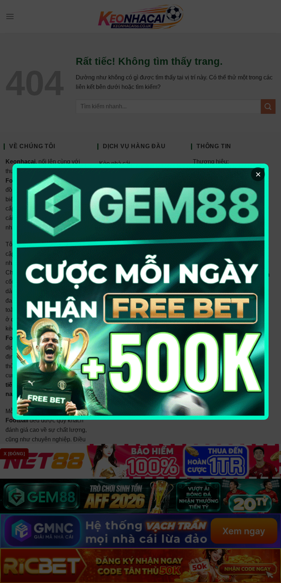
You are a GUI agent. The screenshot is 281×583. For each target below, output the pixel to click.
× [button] (258, 174)
